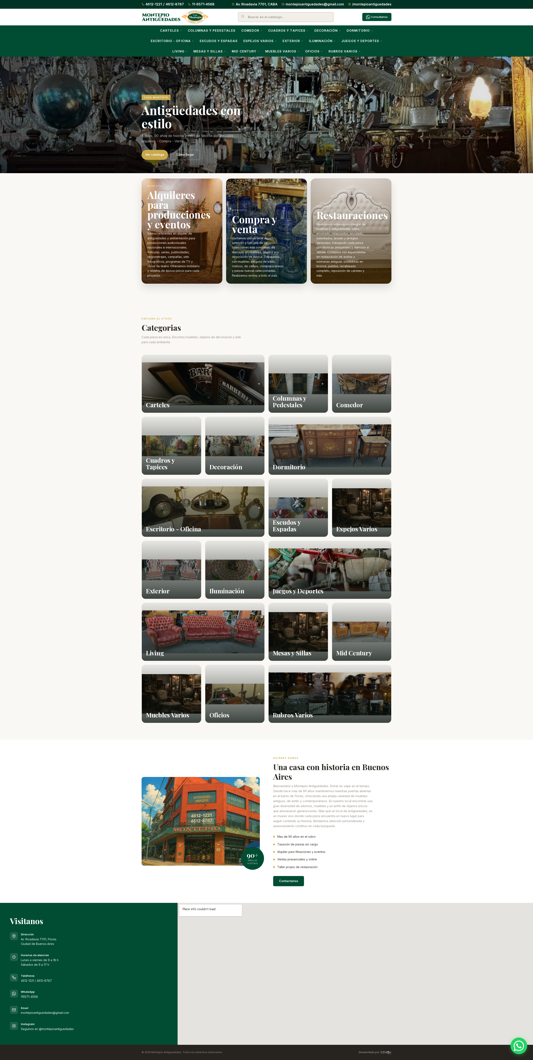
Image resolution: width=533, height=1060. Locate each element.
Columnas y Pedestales (211, 30)
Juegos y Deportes (360, 41)
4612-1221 (154, 4)
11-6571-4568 (203, 4)
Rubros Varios (343, 51)
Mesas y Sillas (208, 51)
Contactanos (288, 881)
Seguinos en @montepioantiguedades (47, 1029)
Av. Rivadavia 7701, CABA (257, 4)
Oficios (312, 51)
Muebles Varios (280, 51)
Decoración (326, 30)
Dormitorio (358, 30)
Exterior (291, 41)
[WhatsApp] (519, 1046)
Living (178, 51)
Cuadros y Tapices (286, 30)
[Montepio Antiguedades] (175, 17)
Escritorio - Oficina (171, 41)
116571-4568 (29, 996)
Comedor (250, 30)
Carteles (169, 30)
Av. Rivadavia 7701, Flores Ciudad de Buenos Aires (38, 939)
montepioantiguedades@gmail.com (315, 4)
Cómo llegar (185, 154)
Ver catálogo (154, 154)
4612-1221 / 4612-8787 (36, 980)
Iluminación (321, 41)
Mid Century (244, 51)
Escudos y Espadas (219, 41)
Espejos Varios (258, 41)
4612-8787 (175, 4)
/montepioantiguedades (371, 4)
